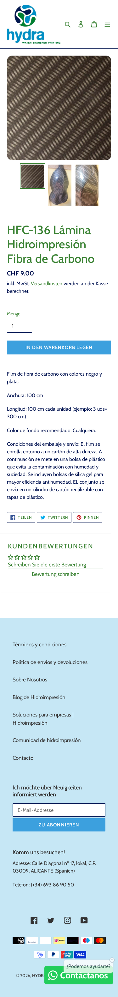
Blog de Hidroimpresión (39, 697)
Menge (13, 314)
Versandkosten (46, 284)
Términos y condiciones (39, 644)
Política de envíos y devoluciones (50, 662)
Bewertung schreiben (56, 574)
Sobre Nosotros (30, 679)
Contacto (23, 758)
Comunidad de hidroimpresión (47, 740)
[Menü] (107, 24)
